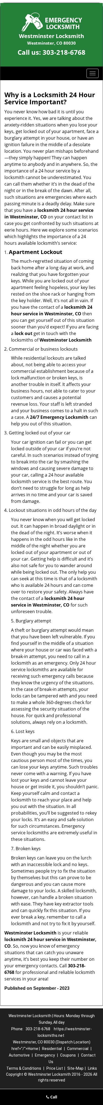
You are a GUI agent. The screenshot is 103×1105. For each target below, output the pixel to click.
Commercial (77, 1048)
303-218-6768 (64, 52)
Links (92, 1068)
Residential (52, 1048)
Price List (54, 1068)
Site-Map (75, 1068)
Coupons (68, 1055)
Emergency (45, 1055)
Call (53, 1097)
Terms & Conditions (23, 1068)
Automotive (19, 1055)
